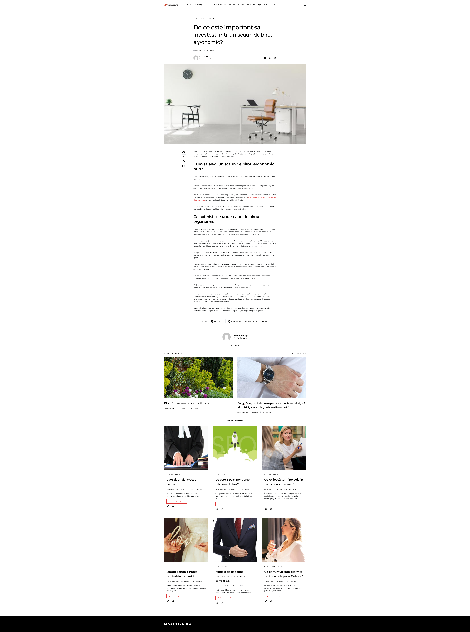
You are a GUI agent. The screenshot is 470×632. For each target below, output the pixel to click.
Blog (195, 18)
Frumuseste (276, 566)
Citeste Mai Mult (176, 501)
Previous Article (174, 353)
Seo (223, 474)
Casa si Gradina (207, 18)
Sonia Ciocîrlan (204, 57)
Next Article (298, 353)
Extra (224, 566)
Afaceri (170, 474)
